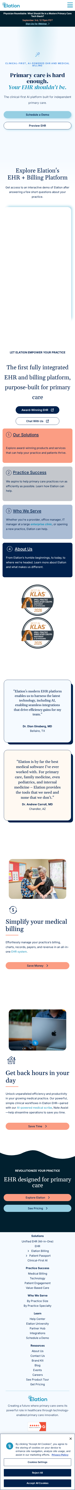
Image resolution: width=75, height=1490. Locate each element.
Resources (38, 1345)
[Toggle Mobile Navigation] (70, 5)
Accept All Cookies (37, 1483)
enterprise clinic (41, 524)
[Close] (71, 1439)
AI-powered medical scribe (34, 1107)
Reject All (37, 1472)
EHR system (19, 951)
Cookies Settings (37, 1462)
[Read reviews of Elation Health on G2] (37, 1430)
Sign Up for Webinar (37, 23)
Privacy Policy (60, 1454)
